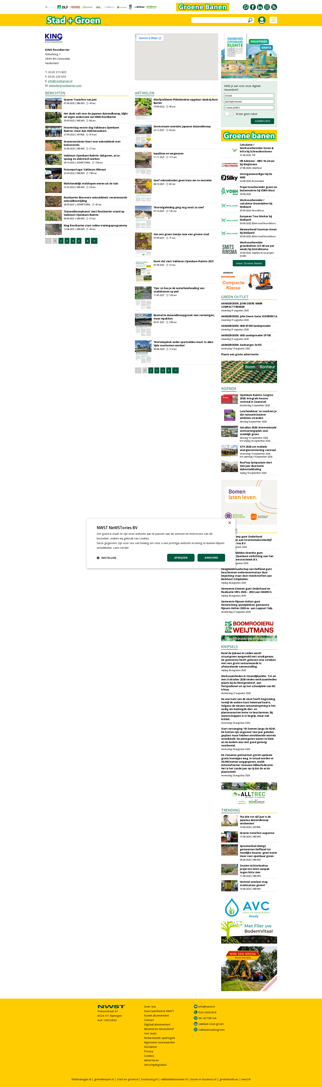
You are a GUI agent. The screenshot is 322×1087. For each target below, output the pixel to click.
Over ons (150, 1006)
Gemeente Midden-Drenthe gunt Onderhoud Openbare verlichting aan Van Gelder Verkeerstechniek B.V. (247, 556)
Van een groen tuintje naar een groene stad (181, 234)
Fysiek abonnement (156, 1015)
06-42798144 (207, 1018)
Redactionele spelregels (159, 1038)
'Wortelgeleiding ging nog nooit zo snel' (179, 207)
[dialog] (161, 543)
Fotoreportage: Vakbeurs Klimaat (85, 169)
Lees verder (121, 547)
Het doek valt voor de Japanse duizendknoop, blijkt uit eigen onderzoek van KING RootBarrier (96, 115)
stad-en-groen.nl (127, 1079)
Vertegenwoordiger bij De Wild (256, 175)
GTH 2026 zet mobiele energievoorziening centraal (258, 448)
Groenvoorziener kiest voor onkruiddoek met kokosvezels (92, 143)
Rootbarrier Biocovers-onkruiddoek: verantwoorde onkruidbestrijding (95, 199)
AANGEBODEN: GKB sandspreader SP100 (246, 335)
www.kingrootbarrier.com (65, 85)
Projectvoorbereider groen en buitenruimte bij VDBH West (258, 188)
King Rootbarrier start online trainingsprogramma (95, 225)
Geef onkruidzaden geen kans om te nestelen (183, 180)
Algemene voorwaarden (159, 1042)
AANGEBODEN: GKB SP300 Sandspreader (246, 326)
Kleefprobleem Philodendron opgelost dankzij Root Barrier (186, 101)
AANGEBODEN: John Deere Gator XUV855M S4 (249, 316)
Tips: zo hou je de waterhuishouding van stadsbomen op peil (179, 289)
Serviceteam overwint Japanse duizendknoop (182, 126)
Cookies (149, 1056)
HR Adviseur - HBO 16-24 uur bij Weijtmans (257, 162)
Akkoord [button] (211, 558)
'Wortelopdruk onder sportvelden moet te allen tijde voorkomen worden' (183, 343)
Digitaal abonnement (157, 1024)
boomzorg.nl (149, 1079)
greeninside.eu (229, 1079)
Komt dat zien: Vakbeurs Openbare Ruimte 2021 (184, 261)
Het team (150, 1033)
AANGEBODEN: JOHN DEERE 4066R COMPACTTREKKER (241, 305)
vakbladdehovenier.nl (174, 1079)
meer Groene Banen (249, 263)
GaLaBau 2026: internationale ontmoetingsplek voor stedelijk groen (258, 431)
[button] (106, 558)
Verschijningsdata (155, 1064)
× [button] (229, 522)
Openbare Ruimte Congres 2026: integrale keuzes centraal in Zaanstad (256, 398)
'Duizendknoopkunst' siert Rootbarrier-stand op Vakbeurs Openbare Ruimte (94, 213)
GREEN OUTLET (235, 296)
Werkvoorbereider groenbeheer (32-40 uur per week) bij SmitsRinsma (257, 246)
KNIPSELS (229, 646)
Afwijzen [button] (180, 558)
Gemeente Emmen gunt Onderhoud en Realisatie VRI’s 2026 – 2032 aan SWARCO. (246, 590)
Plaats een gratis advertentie (240, 354)
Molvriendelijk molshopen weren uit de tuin (91, 183)
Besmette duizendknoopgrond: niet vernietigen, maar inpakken (184, 316)
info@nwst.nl (206, 1006)
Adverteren (151, 1060)
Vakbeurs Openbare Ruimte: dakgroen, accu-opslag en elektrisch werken (92, 157)
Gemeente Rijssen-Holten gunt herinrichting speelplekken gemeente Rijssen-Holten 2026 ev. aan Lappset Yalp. (247, 605)
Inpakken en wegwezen (169, 153)
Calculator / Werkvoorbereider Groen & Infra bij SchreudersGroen (257, 148)
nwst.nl (246, 1079)
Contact (149, 1020)
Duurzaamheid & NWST (159, 1011)
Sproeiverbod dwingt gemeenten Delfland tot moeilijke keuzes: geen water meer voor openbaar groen (258, 851)
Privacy (148, 1051)
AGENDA (228, 388)
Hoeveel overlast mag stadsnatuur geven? (254, 883)
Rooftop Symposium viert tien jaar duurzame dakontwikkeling (256, 466)
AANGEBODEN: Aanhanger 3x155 (241, 345)
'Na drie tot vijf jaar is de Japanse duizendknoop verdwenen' (255, 820)
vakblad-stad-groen (211, 1024)
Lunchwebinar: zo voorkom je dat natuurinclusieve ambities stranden (258, 414)
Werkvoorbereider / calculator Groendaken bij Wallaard (256, 203)
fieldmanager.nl (81, 1079)
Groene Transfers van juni (80, 99)
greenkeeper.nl (104, 1079)
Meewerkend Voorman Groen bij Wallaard (258, 231)
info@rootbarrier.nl (60, 81)
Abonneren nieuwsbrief (159, 1029)
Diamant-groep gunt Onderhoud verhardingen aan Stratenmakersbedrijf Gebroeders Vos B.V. (246, 540)
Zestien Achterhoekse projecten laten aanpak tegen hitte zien (254, 869)
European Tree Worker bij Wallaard (256, 217)
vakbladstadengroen (211, 1029)
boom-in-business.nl (203, 1079)
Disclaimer (150, 1047)
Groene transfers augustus (257, 833)
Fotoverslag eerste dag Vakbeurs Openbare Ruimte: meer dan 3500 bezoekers (91, 129)
